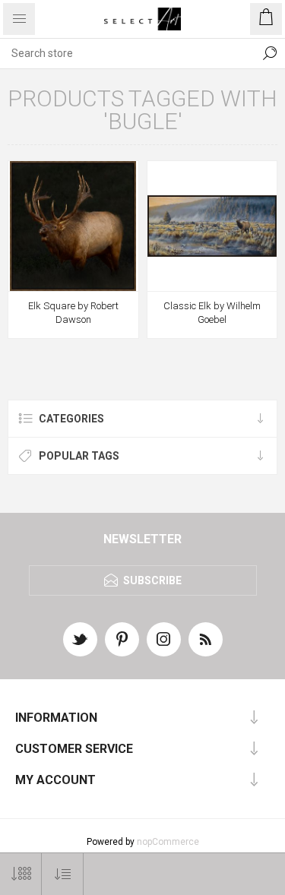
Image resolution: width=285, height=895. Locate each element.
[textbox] (127, 53)
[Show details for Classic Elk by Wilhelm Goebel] (212, 226)
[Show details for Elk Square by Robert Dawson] (73, 226)
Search (270, 53)
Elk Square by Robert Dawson (73, 312)
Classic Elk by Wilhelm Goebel (212, 312)
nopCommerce (168, 841)
